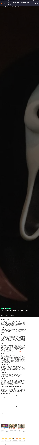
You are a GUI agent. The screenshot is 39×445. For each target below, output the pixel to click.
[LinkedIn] (34, 0)
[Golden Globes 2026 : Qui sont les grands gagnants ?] (13, 426)
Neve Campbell (18, 351)
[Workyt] (4, 3)
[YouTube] (35, 0)
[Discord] (36, 0)
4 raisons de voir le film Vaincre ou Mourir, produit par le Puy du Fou (21, 429)
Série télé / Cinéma (7, 308)
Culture (3, 308)
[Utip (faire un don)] (37, 0)
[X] (33, 0)
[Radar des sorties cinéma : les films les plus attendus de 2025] (4, 426)
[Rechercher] (37, 3)
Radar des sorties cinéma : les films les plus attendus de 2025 (4, 429)
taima (2, 315)
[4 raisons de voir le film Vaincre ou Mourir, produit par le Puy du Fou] (21, 426)
